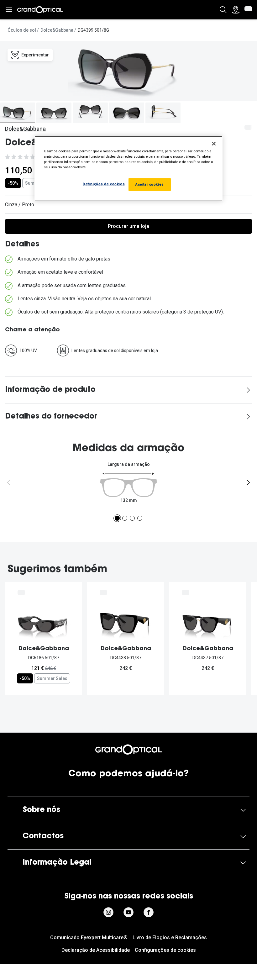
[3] (132, 518)
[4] (139, 518)
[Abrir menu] (9, 10)
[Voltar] (9, 482)
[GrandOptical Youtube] (128, 912)
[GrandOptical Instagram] (108, 912)
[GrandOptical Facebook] (149, 912)
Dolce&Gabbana (56, 30)
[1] (117, 518)
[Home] (40, 9)
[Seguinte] (248, 482)
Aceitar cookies (149, 184)
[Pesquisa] (223, 9)
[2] (124, 518)
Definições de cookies (104, 184)
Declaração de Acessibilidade (95, 950)
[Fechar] (214, 143)
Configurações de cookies (165, 950)
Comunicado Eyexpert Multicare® (89, 937)
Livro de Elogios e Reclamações (170, 937)
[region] (128, 168)
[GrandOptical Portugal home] (128, 749)
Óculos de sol (22, 30)
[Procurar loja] (235, 9)
